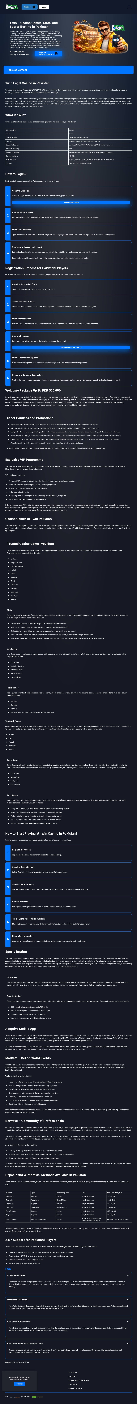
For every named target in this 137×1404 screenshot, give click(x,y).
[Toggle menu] (129, 7)
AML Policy (74, 1385)
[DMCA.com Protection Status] (37, 1397)
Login (44, 7)
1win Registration (71, 202)
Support (73, 1377)
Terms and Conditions (79, 1381)
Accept (20, 1384)
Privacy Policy (75, 1388)
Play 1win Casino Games (71, 348)
